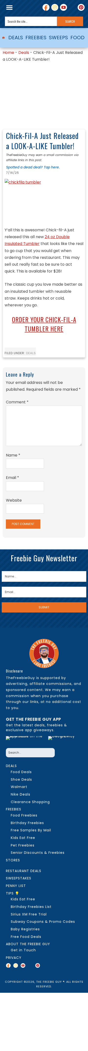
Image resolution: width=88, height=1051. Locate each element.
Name (13, 455)
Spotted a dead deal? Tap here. (33, 167)
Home (8, 52)
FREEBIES (35, 37)
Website (14, 500)
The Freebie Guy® (3, 37)
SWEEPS (58, 37)
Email (12, 477)
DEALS (15, 37)
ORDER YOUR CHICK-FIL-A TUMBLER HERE (44, 324)
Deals (23, 52)
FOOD (77, 37)
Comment (17, 402)
